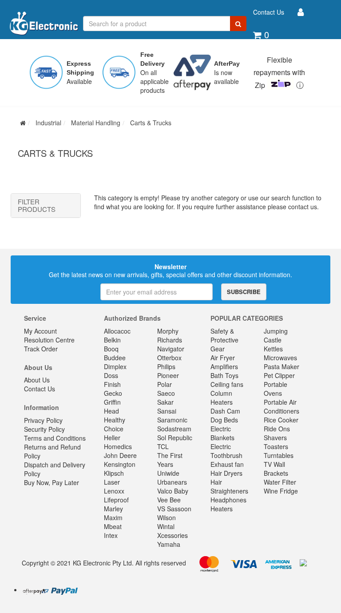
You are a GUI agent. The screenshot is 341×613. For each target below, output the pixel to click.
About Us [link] (37, 379)
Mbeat (113, 526)
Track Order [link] (41, 348)
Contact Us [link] (39, 388)
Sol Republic (174, 437)
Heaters (221, 508)
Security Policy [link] (44, 429)
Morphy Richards (169, 335)
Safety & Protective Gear (224, 339)
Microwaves (280, 357)
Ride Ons (277, 428)
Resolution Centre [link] (49, 339)
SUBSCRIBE (244, 291)
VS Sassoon (174, 508)
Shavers (275, 437)
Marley (113, 508)
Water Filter (280, 482)
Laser (112, 482)
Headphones (228, 499)
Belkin (112, 339)
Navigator (170, 348)
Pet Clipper (279, 375)
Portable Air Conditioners (281, 406)
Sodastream (174, 428)
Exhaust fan (227, 464)
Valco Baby (172, 490)
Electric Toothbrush (226, 451)
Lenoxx (114, 490)
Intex (111, 535)
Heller (112, 437)
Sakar (165, 402)
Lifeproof (116, 499)
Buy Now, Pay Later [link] (51, 482)
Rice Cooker (281, 419)
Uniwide (168, 473)
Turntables (278, 455)
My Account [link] (40, 330)
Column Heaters (221, 397)
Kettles (273, 348)
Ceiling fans (226, 384)
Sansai (166, 410)
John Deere (120, 455)
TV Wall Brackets (276, 469)
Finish (112, 384)
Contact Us (268, 12)
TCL (163, 446)
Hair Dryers (226, 473)
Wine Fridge (281, 490)
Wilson (166, 517)
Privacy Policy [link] (43, 420)
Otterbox (169, 357)
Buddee (115, 357)
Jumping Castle (276, 335)
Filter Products (37, 205)
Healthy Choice (114, 424)
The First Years (169, 460)
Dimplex (115, 366)
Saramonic (172, 419)
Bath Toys (224, 375)
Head (111, 410)
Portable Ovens (275, 389)
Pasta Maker (281, 366)
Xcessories (172, 535)
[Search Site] (238, 23)
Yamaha (168, 544)
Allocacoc (117, 330)
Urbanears (172, 482)
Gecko (113, 393)
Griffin (112, 402)
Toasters (276, 446)
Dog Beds (224, 419)
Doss (111, 375)
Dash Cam (225, 410)
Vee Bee (169, 499)
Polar (164, 384)
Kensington (119, 464)
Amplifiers (224, 366)
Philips (166, 366)
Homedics (118, 446)
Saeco (166, 393)
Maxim (113, 517)
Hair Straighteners (229, 486)
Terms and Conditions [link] (55, 438)
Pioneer (168, 375)
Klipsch (114, 473)
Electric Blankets (222, 433)
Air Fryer (222, 357)
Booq (111, 348)
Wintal (165, 526)
